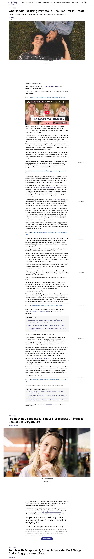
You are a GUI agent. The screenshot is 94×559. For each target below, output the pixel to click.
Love (23, 2)
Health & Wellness (58, 2)
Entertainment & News (47, 2)
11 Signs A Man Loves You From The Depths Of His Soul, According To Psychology (47, 329)
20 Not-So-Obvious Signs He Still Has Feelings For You (48, 97)
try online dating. (60, 200)
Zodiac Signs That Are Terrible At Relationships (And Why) (45, 320)
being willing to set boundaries (51, 512)
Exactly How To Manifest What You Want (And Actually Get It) (46, 325)
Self (37, 2)
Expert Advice (75, 2)
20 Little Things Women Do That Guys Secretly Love (43, 323)
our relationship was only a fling (42, 358)
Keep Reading (47, 538)
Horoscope (32, 2)
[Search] (82, 2)
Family (39, 2)
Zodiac (27, 2)
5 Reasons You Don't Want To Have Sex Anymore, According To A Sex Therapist (47, 396)
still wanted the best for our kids (46, 187)
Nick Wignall (12, 557)
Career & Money (67, 2)
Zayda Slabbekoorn (13, 425)
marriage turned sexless (51, 86)
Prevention (11, 17)
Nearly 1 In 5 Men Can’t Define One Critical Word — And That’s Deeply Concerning (46, 392)
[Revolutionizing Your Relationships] (14, 2)
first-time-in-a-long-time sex (38, 311)
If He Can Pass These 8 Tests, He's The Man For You (47, 306)
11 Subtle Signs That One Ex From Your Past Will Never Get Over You (47, 400)
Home (10, 7)
